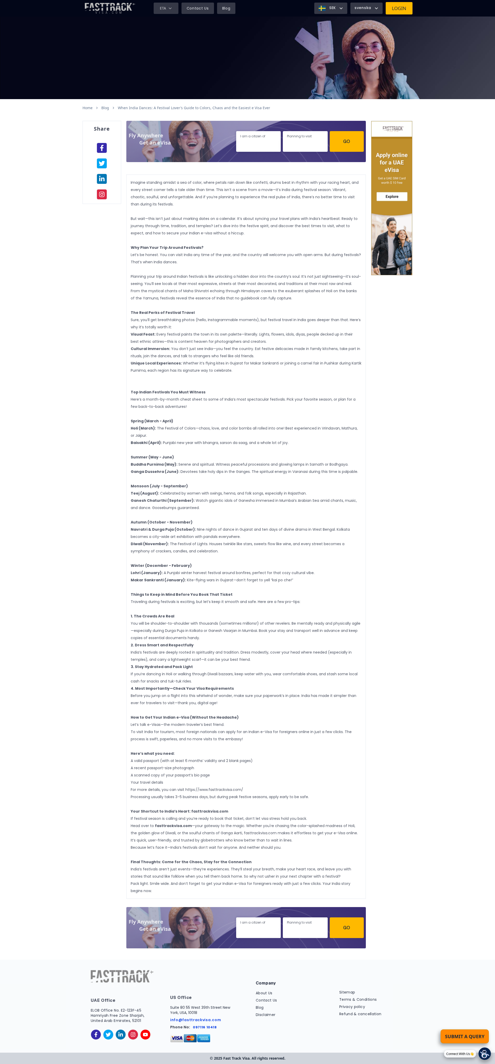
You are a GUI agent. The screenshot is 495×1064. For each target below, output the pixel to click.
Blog (226, 8)
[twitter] (108, 1034)
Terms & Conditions (358, 999)
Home (87, 107)
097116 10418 (205, 1027)
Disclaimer (266, 1014)
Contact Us (198, 8)
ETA (163, 8)
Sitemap (347, 992)
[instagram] (102, 194)
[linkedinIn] (102, 179)
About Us (264, 993)
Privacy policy (352, 1006)
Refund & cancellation (360, 1014)
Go (346, 141)
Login (399, 8)
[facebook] (102, 148)
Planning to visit (299, 136)
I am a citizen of (252, 136)
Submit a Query (464, 1036)
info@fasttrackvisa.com (195, 1019)
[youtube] (145, 1034)
